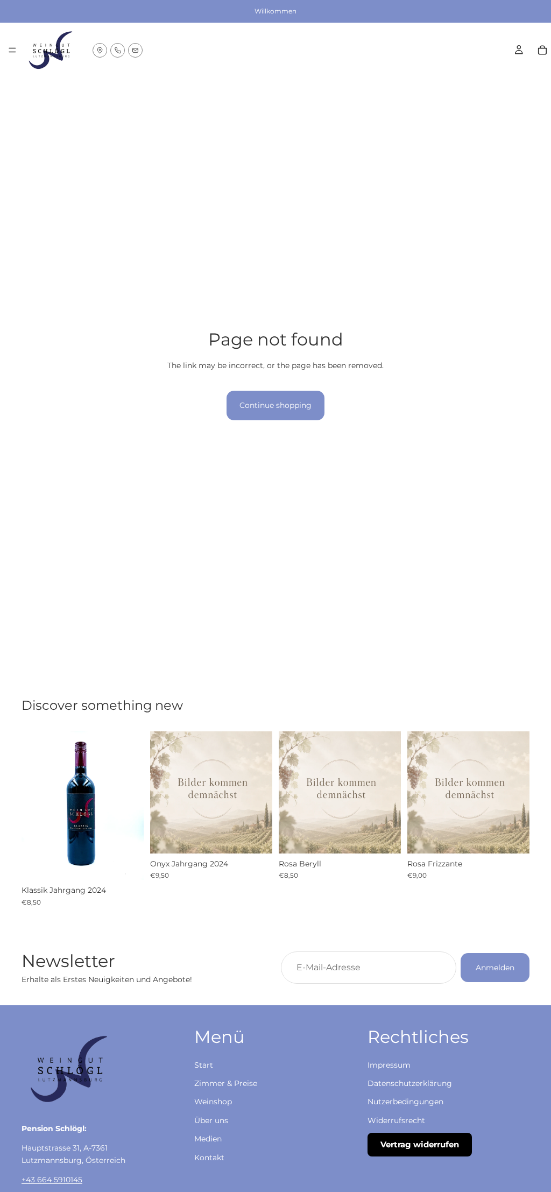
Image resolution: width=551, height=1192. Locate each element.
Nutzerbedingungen (405, 1101)
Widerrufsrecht (396, 1120)
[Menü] (12, 50)
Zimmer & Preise (225, 1083)
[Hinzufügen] (127, 863)
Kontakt (209, 1157)
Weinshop (213, 1101)
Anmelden (495, 967)
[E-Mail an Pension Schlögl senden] (135, 50)
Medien (208, 1139)
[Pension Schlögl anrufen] (117, 50)
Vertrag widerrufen (419, 1144)
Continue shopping (275, 405)
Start (203, 1064)
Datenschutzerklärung (410, 1083)
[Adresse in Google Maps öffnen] (100, 50)
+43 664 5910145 (52, 1179)
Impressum (389, 1064)
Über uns (211, 1120)
